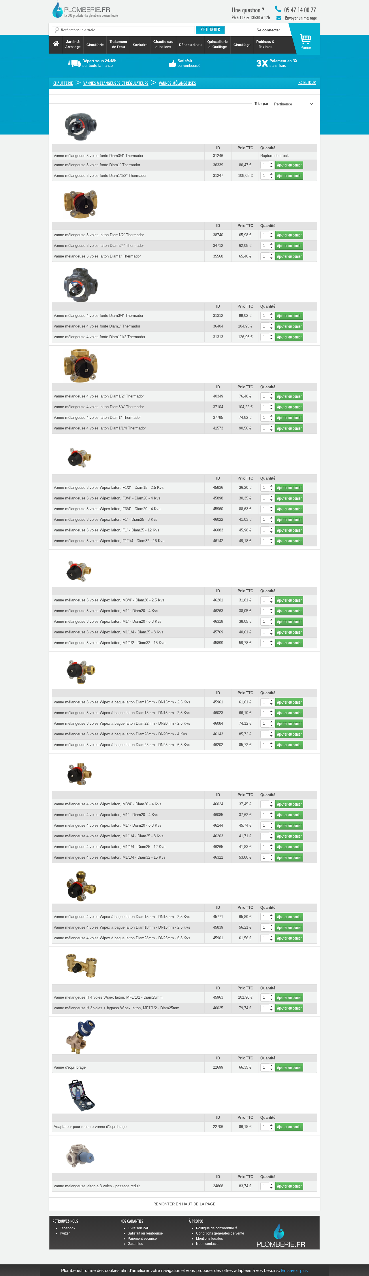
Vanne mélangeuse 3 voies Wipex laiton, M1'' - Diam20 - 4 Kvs (106, 611)
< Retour (307, 82)
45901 (218, 938)
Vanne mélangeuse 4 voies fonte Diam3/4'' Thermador (98, 315)
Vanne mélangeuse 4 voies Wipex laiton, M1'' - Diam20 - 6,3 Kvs (107, 825)
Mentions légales (209, 1239)
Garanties (135, 1244)
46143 (218, 734)
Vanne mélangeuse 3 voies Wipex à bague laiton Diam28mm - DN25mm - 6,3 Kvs (122, 745)
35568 (218, 256)
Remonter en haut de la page (184, 1204)
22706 (218, 1126)
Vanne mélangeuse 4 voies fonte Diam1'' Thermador (97, 326)
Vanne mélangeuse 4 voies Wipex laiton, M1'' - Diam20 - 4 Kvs (106, 815)
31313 (218, 337)
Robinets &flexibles (265, 44)
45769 (218, 632)
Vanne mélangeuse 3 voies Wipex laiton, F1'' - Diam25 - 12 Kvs (106, 530)
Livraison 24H (139, 1228)
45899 (218, 643)
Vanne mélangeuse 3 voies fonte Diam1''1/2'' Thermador (100, 175)
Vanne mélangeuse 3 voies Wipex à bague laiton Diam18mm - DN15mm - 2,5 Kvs (122, 713)
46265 (218, 847)
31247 (218, 175)
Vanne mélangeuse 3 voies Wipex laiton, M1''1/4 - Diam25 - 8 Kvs (108, 632)
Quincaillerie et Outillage (217, 44)
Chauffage (242, 45)
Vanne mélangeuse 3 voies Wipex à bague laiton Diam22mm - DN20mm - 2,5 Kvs (122, 723)
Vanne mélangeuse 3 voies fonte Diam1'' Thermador (97, 165)
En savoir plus (294, 1270)
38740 (218, 235)
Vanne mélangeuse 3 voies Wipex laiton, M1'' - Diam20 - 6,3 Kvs (107, 621)
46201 (218, 600)
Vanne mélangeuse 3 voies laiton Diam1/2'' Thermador (99, 235)
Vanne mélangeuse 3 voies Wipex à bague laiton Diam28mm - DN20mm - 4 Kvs (120, 734)
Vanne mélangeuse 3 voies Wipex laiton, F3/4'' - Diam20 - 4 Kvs (107, 498)
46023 (218, 713)
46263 (218, 611)
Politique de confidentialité (217, 1228)
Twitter (65, 1233)
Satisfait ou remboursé (145, 1233)
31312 (218, 315)
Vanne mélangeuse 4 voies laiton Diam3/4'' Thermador (99, 407)
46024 (218, 804)
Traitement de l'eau (118, 44)
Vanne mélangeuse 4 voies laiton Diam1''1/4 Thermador (100, 428)
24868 (218, 1186)
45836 (218, 487)
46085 (218, 815)
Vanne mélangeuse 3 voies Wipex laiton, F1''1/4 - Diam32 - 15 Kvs (109, 541)
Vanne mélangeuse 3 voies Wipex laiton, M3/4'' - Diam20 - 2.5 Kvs (109, 600)
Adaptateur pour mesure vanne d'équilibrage (90, 1126)
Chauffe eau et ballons (163, 44)
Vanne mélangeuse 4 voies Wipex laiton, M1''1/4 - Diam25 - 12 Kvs (109, 847)
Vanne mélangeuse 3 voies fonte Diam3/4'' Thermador (98, 156)
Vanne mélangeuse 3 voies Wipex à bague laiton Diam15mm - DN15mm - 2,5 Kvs (122, 702)
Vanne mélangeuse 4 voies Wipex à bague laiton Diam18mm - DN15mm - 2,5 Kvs (122, 927)
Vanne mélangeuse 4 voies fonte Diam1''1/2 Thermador (99, 337)
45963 (218, 997)
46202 (218, 745)
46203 (218, 836)
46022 (218, 519)
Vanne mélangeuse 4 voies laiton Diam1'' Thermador (97, 417)
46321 (218, 857)
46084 (218, 723)
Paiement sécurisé (142, 1239)
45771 (218, 917)
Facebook (67, 1228)
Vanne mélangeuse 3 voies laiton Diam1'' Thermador (97, 256)
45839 (218, 927)
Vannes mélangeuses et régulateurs (115, 83)
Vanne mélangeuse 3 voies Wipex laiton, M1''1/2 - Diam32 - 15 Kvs (109, 643)
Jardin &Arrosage (73, 44)
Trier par (263, 104)
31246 (218, 156)
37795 (218, 417)
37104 (218, 407)
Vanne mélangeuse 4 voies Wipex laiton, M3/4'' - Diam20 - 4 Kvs (107, 804)
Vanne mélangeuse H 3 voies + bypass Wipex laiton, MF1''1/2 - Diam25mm (116, 1008)
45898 (218, 498)
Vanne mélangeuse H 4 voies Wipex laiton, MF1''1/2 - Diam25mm (108, 997)
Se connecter (268, 30)
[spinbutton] (267, 165)
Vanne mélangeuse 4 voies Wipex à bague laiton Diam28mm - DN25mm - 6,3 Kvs (122, 938)
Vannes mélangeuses (177, 83)
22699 (218, 1067)
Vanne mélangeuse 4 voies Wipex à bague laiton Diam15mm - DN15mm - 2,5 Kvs (122, 917)
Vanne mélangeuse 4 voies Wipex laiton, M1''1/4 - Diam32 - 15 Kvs (109, 857)
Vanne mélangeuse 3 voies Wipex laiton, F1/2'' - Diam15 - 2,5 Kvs (109, 487)
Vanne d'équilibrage (70, 1067)
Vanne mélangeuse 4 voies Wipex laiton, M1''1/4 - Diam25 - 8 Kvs (108, 836)
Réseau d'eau (190, 45)
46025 (218, 1008)
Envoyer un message (300, 18)
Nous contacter (208, 1244)
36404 (218, 326)
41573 (218, 428)
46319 (218, 621)
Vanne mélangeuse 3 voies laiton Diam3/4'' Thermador (99, 245)
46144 (218, 825)
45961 (218, 702)
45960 (218, 509)
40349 (218, 396)
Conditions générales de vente (220, 1233)
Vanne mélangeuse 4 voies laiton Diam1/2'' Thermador (99, 396)
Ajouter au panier (289, 165)
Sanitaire (140, 45)
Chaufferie (95, 45)
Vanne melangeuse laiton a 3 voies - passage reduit (97, 1186)
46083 (218, 530)
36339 (218, 165)
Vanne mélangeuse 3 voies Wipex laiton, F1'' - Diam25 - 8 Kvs (105, 519)
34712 (218, 245)
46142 (218, 541)
